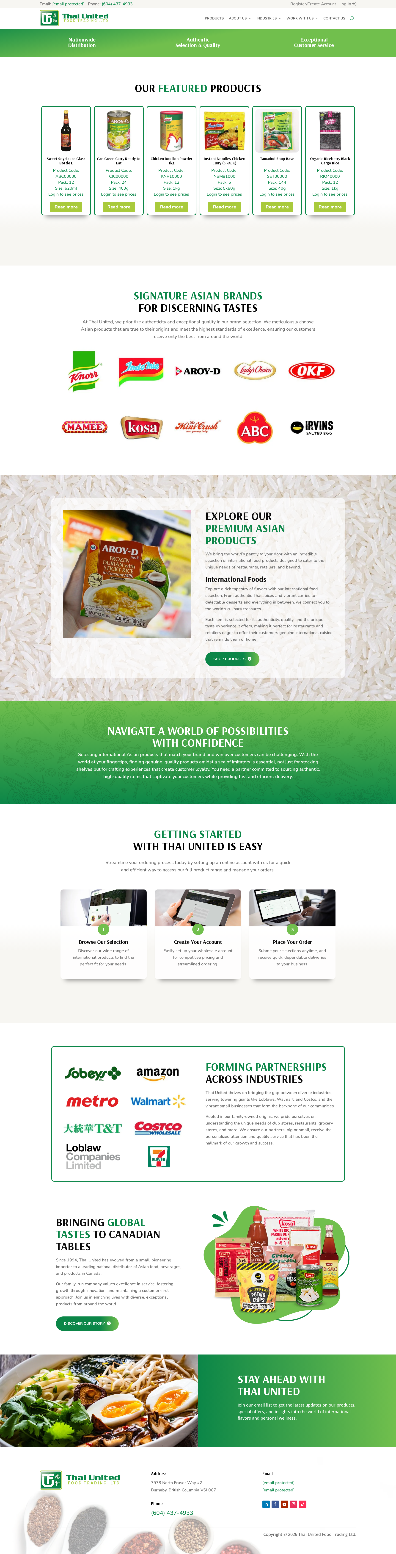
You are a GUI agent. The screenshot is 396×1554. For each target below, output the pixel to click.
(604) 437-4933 (117, 4)
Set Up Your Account (195, 999)
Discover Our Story (85, 1323)
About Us (238, 18)
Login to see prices (66, 194)
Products (214, 18)
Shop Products (230, 659)
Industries (266, 18)
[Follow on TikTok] (302, 1504)
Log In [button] (345, 4)
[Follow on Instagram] (293, 1504)
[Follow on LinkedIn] (266, 1504)
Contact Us (334, 18)
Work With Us (300, 18)
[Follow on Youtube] (284, 1504)
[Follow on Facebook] (275, 1504)
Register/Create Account (313, 4)
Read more (65, 207)
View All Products (195, 239)
